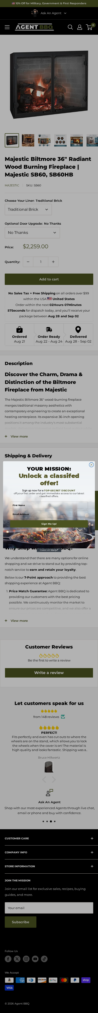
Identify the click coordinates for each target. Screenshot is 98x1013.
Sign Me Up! (48, 523)
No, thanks (49, 531)
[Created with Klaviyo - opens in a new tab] (49, 550)
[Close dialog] (91, 464)
